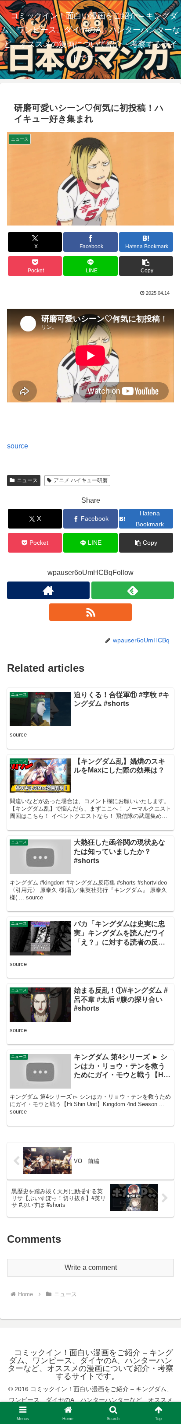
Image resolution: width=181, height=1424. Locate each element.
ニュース (27, 480)
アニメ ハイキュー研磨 (81, 480)
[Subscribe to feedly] (132, 590)
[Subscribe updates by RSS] (90, 612)
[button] (146, 266)
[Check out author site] (48, 590)
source (17, 446)
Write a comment (91, 1267)
